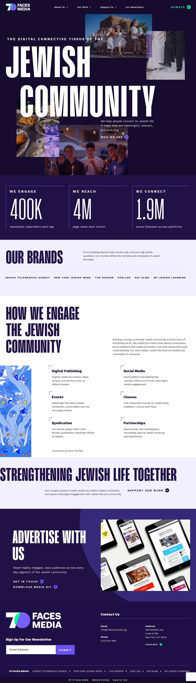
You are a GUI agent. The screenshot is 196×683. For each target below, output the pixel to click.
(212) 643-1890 (109, 640)
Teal (125, 680)
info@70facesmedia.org (114, 629)
